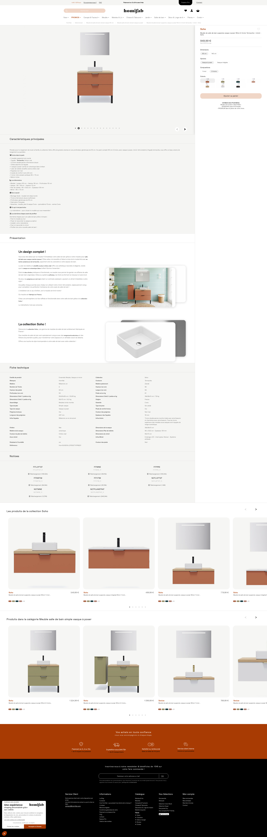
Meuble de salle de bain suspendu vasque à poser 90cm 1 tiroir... (30, 595)
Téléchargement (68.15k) (98, 474)
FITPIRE (157, 467)
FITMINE (97, 467)
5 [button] (88, 128)
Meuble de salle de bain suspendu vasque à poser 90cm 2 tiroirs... (30, 703)
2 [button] (79, 128)
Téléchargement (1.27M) (38, 496)
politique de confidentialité (129, 782)
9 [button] (100, 128)
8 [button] (97, 128)
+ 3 (24, 601)
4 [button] (85, 128)
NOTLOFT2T (157, 478)
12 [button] (110, 128)
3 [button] (82, 128)
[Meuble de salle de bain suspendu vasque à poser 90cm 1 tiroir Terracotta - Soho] (44, 553)
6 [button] (91, 128)
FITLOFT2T (38, 467)
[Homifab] (133, 11)
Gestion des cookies (105, 821)
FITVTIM (97, 478)
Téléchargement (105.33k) (158, 474)
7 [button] (94, 128)
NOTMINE (38, 489)
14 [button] (116, 128)
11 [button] (107, 128)
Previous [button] (177, 129)
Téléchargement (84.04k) (38, 485)
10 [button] (104, 128)
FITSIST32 (38, 478)
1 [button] (75, 128)
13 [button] (113, 128)
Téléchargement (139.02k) (39, 474)
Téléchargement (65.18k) (98, 485)
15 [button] (119, 128)
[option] (97, 67)
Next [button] (185, 129)
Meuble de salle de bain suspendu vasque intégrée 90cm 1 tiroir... (105, 595)
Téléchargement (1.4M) (158, 485)
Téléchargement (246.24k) (98, 496)
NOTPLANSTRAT (97, 489)
